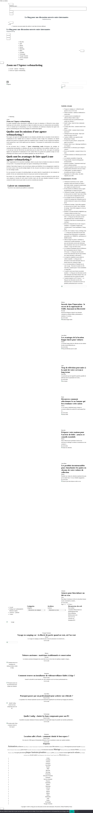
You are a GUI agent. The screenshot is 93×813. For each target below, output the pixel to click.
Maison (21, 45)
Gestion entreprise (17, 749)
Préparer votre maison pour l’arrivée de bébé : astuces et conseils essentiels (72, 434)
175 (68, 604)
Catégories (29, 608)
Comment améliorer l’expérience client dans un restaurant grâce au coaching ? (74, 220)
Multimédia (48, 796)
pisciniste (22, 752)
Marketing (22, 48)
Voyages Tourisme (24, 56)
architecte (20, 746)
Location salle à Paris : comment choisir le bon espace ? (46, 736)
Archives (50, 608)
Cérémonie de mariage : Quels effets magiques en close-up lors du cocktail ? (75, 208)
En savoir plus (64, 317)
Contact (21, 59)
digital (29, 172)
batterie (24, 746)
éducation (67, 755)
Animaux (48, 761)
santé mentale (56, 752)
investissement (38, 749)
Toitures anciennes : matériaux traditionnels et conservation (46, 655)
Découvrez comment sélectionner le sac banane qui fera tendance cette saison (73, 401)
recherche (57, 162)
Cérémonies (48, 774)
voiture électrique (47, 755)
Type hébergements (40, 755)
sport (81, 752)
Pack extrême (71, 608)
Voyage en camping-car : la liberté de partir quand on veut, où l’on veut (46, 635)
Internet (21, 47)
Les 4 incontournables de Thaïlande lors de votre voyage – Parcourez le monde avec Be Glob (74, 266)
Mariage (57, 749)
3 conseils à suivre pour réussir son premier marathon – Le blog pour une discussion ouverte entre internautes (75, 273)
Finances (48, 781)
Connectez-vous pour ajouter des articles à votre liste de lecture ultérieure (29, 26)
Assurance (48, 763)
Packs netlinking (72, 613)
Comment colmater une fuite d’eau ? (72, 213)
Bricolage (48, 772)
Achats (48, 758)
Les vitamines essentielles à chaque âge (73, 158)
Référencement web (72, 615)
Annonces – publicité (14, 612)
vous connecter (16, 187)
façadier (79, 746)
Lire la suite (46, 640)
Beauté (48, 767)
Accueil (11, 68)
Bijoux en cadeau (29, 746)
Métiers (48, 793)
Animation (12, 746)
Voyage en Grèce (56, 755)
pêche (52, 752)
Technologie (22, 54)
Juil (8, 119)
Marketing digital (67, 749)
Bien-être (22, 41)
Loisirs (48, 789)
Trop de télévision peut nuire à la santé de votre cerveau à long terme (73, 370)
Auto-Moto (63, 335)
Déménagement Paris (73, 611)
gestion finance (24, 749)
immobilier (30, 749)
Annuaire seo (71, 618)
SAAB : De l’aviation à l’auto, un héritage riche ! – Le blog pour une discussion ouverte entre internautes (75, 232)
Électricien (62, 755)
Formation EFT (71, 620)
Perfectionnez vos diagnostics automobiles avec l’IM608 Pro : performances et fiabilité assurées (75, 236)
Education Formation (48, 775)
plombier (42, 752)
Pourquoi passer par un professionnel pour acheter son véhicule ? (46, 696)
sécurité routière (33, 755)
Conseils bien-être (41, 746)
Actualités (22, 52)
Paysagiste (16, 752)
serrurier (61, 752)
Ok (72, 811)
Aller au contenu (4, 0)
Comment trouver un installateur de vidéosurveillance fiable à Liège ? (46, 675)
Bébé (48, 768)
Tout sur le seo (71, 616)
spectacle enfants (74, 752)
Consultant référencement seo (75, 609)
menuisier (73, 749)
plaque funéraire (32, 752)
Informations (34, 749)
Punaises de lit (48, 752)
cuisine (50, 746)
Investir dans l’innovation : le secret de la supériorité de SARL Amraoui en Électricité (73, 306)
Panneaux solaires (11, 752)
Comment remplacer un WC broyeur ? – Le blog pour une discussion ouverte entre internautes (74, 280)
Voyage (51, 755)
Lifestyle (63, 591)
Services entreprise (24, 57)
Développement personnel (71, 746)
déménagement (61, 746)
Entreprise (46, 673)
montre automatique (82, 749)
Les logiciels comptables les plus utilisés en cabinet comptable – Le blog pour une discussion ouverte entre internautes (74, 259)
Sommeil (65, 752)
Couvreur (46, 746)
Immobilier (47, 782)
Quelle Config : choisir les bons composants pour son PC (46, 716)
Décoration (55, 746)
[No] (76, 812)
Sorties (48, 800)
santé (21, 43)
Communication (35, 746)
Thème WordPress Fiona (66, 806)
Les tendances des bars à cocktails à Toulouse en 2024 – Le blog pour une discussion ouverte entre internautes (75, 216)
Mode (21, 50)
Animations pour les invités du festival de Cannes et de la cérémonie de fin (75, 201)
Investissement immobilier (47, 749)
